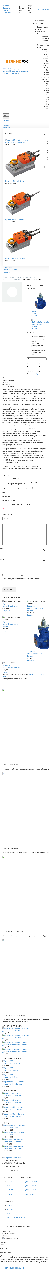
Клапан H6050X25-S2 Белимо (10, 625)
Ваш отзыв (6, 521)
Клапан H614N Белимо (11, 667)
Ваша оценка (7, 514)
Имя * (2, 548)
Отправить (9, 590)
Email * (2, 560)
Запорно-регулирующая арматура (22, 277)
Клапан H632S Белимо (10, 606)
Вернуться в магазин (14, 1268)
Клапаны (5, 279)
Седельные (16, 279)
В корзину (33, 365)
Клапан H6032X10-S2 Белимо (35, 609)
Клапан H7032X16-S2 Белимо (35, 654)
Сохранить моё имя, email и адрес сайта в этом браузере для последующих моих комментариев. (22, 577)
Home (4, 277)
